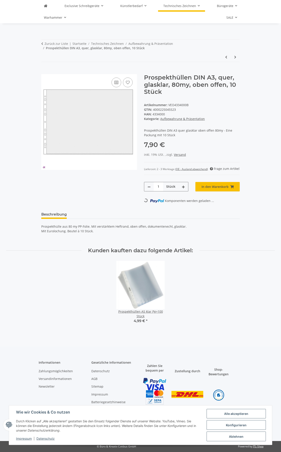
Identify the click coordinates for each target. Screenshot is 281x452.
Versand (180, 154)
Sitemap (97, 386)
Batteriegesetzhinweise (108, 402)
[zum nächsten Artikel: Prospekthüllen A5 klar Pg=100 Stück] (235, 57)
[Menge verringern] (149, 186)
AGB (94, 379)
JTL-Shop (258, 446)
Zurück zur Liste (56, 44)
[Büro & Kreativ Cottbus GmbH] (46, 6)
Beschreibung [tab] (54, 214)
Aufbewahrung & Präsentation (182, 119)
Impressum (24, 438)
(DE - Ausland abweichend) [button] (191, 169)
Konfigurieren (236, 425)
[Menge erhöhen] (183, 186)
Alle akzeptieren (236, 414)
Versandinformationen (55, 379)
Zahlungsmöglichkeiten (56, 371)
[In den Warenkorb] (44, 71)
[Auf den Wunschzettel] (128, 82)
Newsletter (47, 386)
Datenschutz (45, 438)
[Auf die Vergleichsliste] (116, 82)
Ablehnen (236, 436)
